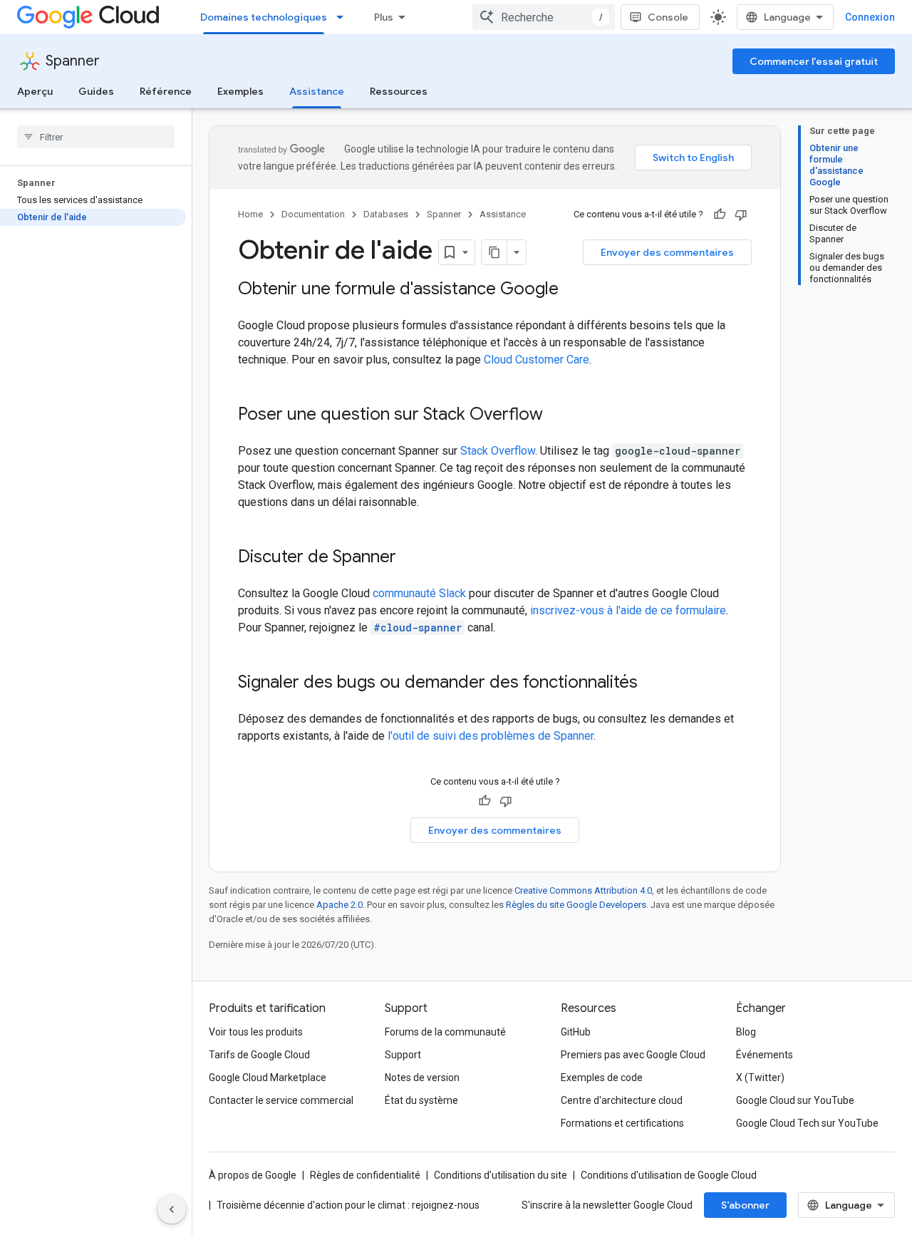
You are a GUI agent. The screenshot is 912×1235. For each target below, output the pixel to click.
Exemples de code (602, 1077)
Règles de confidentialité (365, 1175)
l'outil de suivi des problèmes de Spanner (491, 736)
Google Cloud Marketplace (267, 1077)
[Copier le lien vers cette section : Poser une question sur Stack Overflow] (557, 415)
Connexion (870, 17)
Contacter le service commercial (281, 1100)
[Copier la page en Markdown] (494, 252)
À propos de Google (252, 1175)
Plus (383, 17)
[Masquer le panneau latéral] (171, 1209)
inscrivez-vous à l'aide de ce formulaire (628, 610)
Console (668, 17)
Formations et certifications (622, 1123)
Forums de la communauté (445, 1032)
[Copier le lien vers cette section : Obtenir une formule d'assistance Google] (573, 290)
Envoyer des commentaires (667, 252)
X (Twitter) (760, 1077)
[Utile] (719, 214)
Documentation (313, 214)
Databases (385, 214)
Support (403, 1054)
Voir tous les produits (256, 1032)
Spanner (73, 61)
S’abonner (745, 1205)
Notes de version (422, 1077)
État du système (421, 1100)
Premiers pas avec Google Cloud (633, 1054)
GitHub (576, 1032)
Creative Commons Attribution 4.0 (583, 890)
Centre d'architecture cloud (622, 1100)
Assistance (316, 91)
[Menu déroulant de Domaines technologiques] (344, 17)
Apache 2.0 (339, 904)
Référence (166, 91)
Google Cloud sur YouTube (795, 1100)
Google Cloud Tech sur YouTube (807, 1123)
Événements (764, 1054)
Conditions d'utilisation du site (500, 1175)
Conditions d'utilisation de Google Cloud (669, 1175)
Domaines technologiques (263, 17)
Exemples (240, 91)
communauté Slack (419, 593)
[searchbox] (96, 136)
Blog (746, 1032)
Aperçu (35, 91)
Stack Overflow (497, 451)
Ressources (399, 91)
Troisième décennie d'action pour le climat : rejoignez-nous (348, 1205)
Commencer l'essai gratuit (814, 61)
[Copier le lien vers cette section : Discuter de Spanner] (410, 558)
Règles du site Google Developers (576, 904)
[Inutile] (741, 214)
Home (250, 214)
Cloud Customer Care (536, 359)
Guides (96, 91)
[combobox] (543, 17)
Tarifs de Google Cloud (259, 1054)
